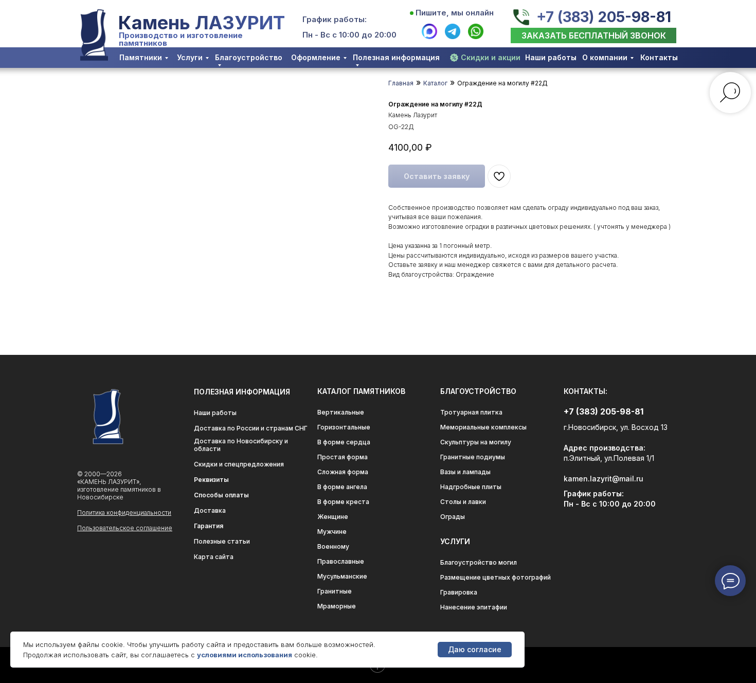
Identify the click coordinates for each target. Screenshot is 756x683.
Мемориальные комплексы (483, 427)
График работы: (334, 19)
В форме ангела (342, 487)
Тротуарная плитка (471, 412)
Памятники (140, 57)
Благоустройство (248, 57)
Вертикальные (340, 412)
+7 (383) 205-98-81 (603, 17)
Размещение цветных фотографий (495, 577)
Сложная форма (342, 472)
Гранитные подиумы (472, 457)
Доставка (210, 510)
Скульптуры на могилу (475, 442)
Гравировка (458, 592)
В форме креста (343, 502)
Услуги (190, 57)
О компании (604, 57)
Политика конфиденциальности (124, 512)
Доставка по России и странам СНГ (251, 428)
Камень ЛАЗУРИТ (201, 22)
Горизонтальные (343, 427)
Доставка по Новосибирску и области (241, 445)
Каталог (435, 83)
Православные (340, 561)
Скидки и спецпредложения (239, 464)
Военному (333, 546)
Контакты (659, 57)
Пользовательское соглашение (124, 528)
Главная (400, 83)
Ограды (452, 516)
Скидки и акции (490, 57)
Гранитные (334, 591)
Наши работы (551, 57)
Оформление (315, 57)
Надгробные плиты (470, 487)
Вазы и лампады (465, 472)
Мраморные (336, 606)
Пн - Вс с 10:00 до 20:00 (349, 35)
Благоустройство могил (478, 562)
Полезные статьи (222, 541)
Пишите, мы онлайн (455, 12)
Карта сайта (213, 557)
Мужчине (332, 531)
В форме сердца (343, 442)
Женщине (332, 516)
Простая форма (342, 457)
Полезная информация (396, 57)
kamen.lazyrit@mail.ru (603, 478)
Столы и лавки (463, 502)
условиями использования (244, 655)
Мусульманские (342, 576)
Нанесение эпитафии (473, 607)
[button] (593, 35)
